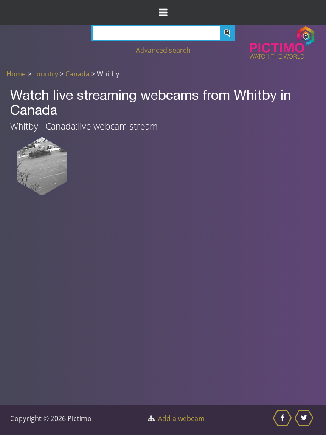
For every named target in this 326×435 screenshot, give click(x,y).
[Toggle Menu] (163, 12)
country (45, 74)
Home (16, 74)
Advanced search (163, 50)
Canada (77, 74)
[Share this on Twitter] (305, 420)
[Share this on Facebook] (283, 420)
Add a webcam (181, 418)
